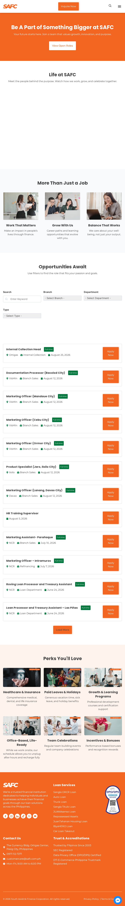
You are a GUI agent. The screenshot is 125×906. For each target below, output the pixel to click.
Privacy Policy (91, 899)
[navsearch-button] (110, 6)
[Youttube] (35, 816)
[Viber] (29, 816)
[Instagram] (11, 816)
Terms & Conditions (111, 899)
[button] (119, 6)
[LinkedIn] (17, 816)
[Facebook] (5, 816)
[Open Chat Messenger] (118, 900)
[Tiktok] (23, 816)
